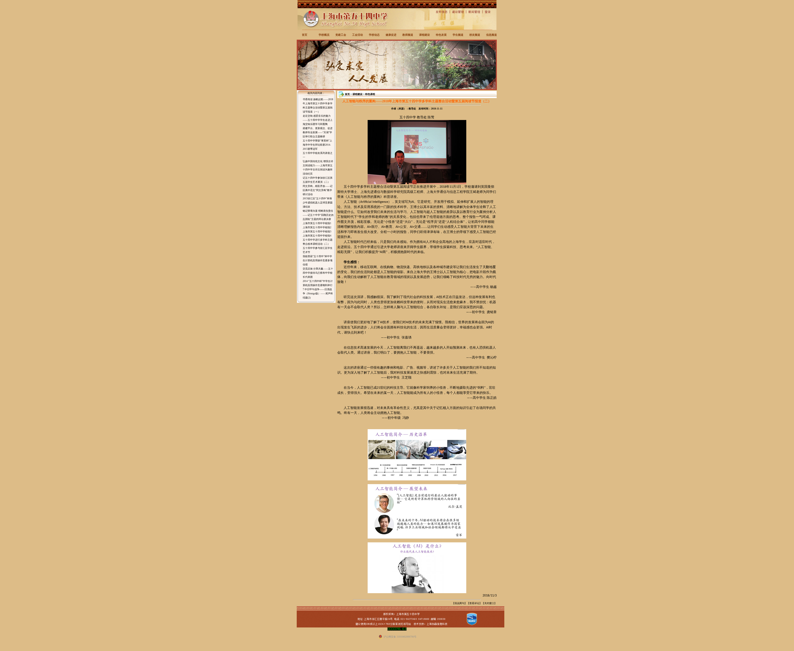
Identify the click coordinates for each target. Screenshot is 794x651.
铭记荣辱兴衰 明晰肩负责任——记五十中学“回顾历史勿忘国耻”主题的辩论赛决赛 (318, 215)
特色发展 (441, 34)
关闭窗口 (489, 603)
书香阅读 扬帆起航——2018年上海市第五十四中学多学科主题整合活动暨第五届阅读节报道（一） (318, 105)
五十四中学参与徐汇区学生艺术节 (317, 250)
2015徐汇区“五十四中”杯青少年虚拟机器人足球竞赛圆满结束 (317, 202)
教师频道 (407, 34)
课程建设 (424, 34)
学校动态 (374, 34)
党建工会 (340, 34)
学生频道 (458, 34)
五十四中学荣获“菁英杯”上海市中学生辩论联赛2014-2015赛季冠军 (317, 144)
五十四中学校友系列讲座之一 (317, 155)
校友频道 (474, 34)
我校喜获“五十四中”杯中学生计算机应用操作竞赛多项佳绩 (317, 260)
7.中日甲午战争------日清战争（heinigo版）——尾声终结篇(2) (318, 293)
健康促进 (391, 34)
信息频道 (491, 34)
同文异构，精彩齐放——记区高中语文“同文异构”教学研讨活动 (317, 190)
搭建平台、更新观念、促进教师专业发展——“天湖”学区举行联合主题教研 (317, 132)
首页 (304, 34)
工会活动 (357, 34)
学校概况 (324, 34)
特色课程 (370, 94)
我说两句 (459, 603)
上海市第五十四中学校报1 (317, 223)
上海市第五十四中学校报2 (317, 227)
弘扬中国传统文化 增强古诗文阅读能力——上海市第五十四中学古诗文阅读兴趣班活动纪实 (318, 167)
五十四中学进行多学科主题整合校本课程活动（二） (317, 241)
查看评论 (474, 603)
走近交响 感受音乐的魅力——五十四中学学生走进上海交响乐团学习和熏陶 (317, 120)
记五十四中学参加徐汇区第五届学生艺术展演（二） (317, 179)
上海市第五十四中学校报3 (317, 231)
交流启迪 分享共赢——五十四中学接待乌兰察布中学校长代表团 (318, 272)
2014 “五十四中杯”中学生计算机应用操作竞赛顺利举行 (318, 283)
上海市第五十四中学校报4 (317, 235)
